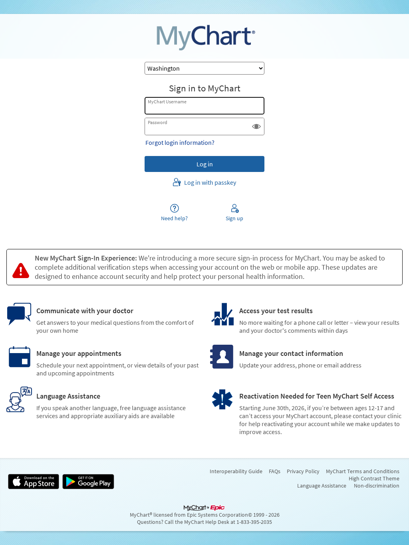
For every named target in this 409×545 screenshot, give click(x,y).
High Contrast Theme (374, 478)
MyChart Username (167, 102)
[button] (256, 126)
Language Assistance (321, 485)
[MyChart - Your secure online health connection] (204, 36)
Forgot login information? (179, 142)
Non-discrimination (376, 485)
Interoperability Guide (236, 471)
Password (157, 122)
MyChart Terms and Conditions (362, 471)
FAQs (274, 471)
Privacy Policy (303, 471)
